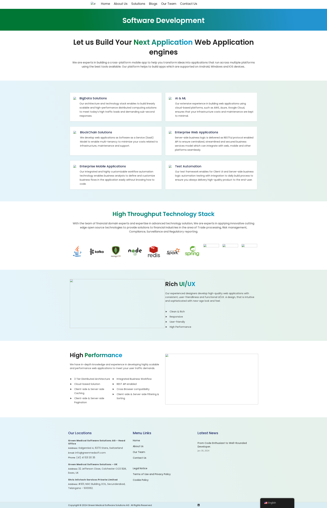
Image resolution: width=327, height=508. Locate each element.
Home (105, 4)
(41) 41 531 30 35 (85, 457)
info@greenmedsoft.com (90, 452)
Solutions (138, 4)
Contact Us (188, 4)
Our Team (168, 4)
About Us (121, 4)
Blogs (153, 4)
